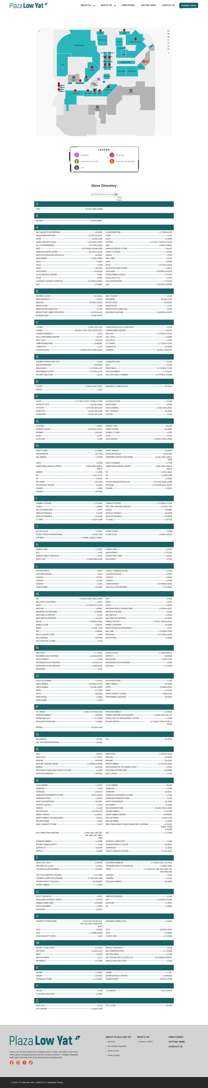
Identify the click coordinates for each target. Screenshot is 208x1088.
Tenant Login (188, 5)
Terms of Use (113, 1051)
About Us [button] (86, 5)
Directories (128, 5)
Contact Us (168, 5)
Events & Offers (146, 1042)
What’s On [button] (106, 5)
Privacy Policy (114, 1055)
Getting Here (148, 5)
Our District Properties (117, 1046)
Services (111, 1042)
